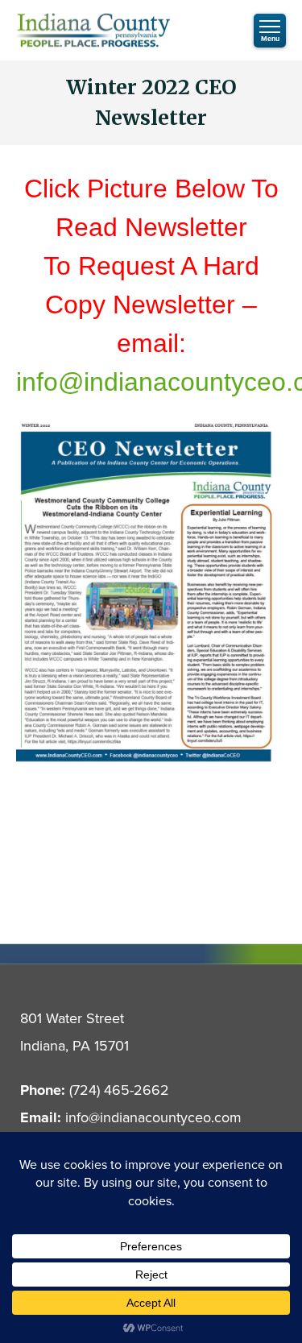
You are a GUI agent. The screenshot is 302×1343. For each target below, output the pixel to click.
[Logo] (93, 30)
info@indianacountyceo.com (153, 1117)
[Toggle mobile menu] (270, 31)
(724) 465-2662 (119, 1090)
